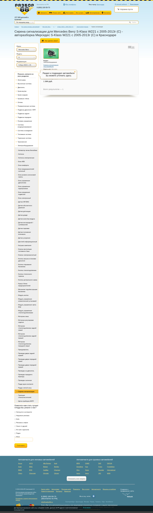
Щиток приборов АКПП (26, 401)
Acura (20, 463)
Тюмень (98, 502)
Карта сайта (45, 489)
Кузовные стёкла (23, 98)
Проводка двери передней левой (27, 360)
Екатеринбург (70, 502)
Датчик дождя (22, 215)
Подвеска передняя (24, 117)
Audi (55, 463)
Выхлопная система (24, 83)
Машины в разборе (109, 489)
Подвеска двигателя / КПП (27, 110)
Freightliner (111, 467)
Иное (18, 437)
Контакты (107, 13)
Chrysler (46, 473)
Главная (16, 26)
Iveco (87, 473)
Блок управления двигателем (24, 182)
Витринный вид (129, 47)
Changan (57, 470)
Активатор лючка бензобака (27, 150)
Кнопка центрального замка (27, 280)
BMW (20, 470)
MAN (108, 473)
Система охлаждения (25, 130)
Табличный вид (133, 47)
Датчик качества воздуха (26, 219)
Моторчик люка (23, 316)
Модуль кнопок (23, 295)
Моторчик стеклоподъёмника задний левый (27, 328)
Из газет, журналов (22, 429)
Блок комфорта (23, 165)
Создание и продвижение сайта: (127, 490)
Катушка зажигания (24, 245)
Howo (87, 470)
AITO (31, 463)
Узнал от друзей (21, 426)
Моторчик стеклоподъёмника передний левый (24, 344)
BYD (30, 470)
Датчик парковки (23, 228)
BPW (78, 463)
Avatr (20, 467)
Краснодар (79, 502)
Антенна (21, 154)
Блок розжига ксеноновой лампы (27, 176)
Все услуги (79, 13)
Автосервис (70, 13)
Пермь (92, 502)
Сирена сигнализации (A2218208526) (50, 65)
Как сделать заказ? (51, 41)
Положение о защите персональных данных (26, 499)
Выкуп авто (57, 13)
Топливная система (24, 134)
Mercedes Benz (46, 26)
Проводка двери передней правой (27, 366)
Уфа (103, 502)
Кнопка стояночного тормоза (25, 275)
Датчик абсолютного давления (25, 206)
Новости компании (47, 491)
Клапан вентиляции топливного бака (25, 250)
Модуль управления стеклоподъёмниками (25, 311)
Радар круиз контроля (25, 384)
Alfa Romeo (47, 463)
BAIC (31, 467)
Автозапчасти (96, 489)
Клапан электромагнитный (27, 255)
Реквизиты (76, 489)
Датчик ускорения (24, 238)
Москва (86, 502)
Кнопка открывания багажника (24, 265)
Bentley (56, 467)
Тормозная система (24, 138)
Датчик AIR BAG (23, 202)
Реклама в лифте (22, 422)
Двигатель (21, 87)
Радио (18, 433)
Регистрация (134, 4)
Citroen (56, 473)
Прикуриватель (23, 349)
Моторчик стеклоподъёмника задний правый (27, 336)
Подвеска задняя (23, 113)
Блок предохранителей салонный (26, 170)
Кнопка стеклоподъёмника (27, 270)
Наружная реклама (22, 415)
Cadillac (45, 470)
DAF (99, 463)
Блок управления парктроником (24, 187)
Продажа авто (66, 489)
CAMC (87, 463)
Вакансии (67, 491)
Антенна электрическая (26, 158)
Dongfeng (79, 467)
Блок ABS (21, 161)
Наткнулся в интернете (24, 412)
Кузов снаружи (23, 95)
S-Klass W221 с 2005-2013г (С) (65, 26)
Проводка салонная (25, 380)
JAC (99, 473)
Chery (20, 473)
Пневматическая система (26, 106)
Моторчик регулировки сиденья (26, 321)
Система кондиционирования (25, 126)
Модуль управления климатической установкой (27, 300)
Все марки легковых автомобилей (30, 26)
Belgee (45, 467)
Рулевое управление (25, 121)
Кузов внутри (22, 91)
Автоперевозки (95, 13)
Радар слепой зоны (25, 388)
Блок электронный (24, 198)
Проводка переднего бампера (25, 375)
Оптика (20, 102)
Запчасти (43, 13)
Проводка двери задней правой (26, 354)
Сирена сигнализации (26, 391)
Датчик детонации (24, 211)
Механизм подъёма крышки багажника (27, 290)
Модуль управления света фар (27, 306)
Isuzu (78, 473)
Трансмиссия (22, 142)
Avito (17, 419)
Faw (86, 467)
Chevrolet (32, 473)
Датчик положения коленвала (24, 233)
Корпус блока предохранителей (24, 284)
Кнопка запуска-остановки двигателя (27, 260)
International (111, 470)
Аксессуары (22, 80)
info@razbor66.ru (47, 502)
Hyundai (101, 470)
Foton (100, 467)
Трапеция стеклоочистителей (24, 396)
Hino (78, 470)
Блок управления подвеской (24, 193)
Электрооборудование (82, 26)
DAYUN (109, 463)
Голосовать (21, 445)
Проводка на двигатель (26, 371)
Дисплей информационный (27, 241)
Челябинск (109, 502)
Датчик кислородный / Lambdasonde (25, 223)
